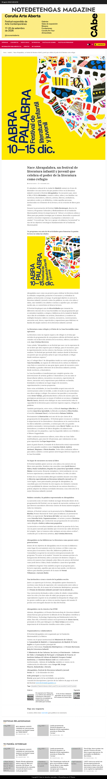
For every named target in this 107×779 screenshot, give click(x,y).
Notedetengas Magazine (53, 9)
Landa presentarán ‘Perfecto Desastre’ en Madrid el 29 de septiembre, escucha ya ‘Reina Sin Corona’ (59, 729)
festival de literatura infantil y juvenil (47, 686)
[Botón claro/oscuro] (88, 44)
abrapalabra (34, 686)
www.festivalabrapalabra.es (46, 683)
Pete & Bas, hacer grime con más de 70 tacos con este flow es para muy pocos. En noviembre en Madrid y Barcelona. (93, 752)
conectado (44, 713)
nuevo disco (25, 42)
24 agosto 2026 (21, 734)
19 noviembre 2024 (44, 183)
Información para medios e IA (11, 46)
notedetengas (33, 183)
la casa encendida (61, 686)
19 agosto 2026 (89, 771)
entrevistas (36, 42)
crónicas (5, 42)
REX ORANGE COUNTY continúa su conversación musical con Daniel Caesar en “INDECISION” (25, 729)
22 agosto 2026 (55, 735)
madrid (69, 686)
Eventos (26, 46)
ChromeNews (62, 777)
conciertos (14, 42)
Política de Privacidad (65, 42)
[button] (92, 44)
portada (74, 686)
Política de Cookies (49, 42)
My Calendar (36, 46)
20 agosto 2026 (89, 758)
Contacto (101, 44)
